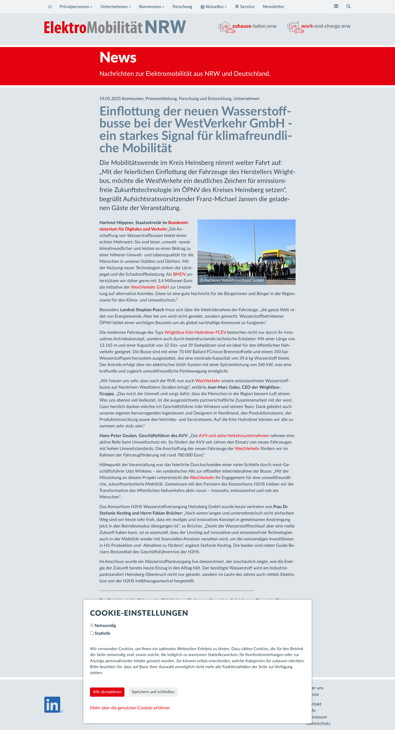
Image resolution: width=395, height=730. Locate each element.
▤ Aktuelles (212, 7)
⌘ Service (245, 7)
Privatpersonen (74, 7)
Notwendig (105, 625)
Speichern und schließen (153, 692)
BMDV (179, 274)
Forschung (182, 7)
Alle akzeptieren (107, 692)
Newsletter (273, 7)
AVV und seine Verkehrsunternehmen (234, 436)
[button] (348, 6)
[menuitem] (50, 6)
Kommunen (150, 7)
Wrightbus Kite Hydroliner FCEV (195, 332)
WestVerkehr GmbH (150, 287)
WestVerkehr (207, 381)
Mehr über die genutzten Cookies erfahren (130, 708)
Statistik (102, 633)
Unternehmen (114, 7)
